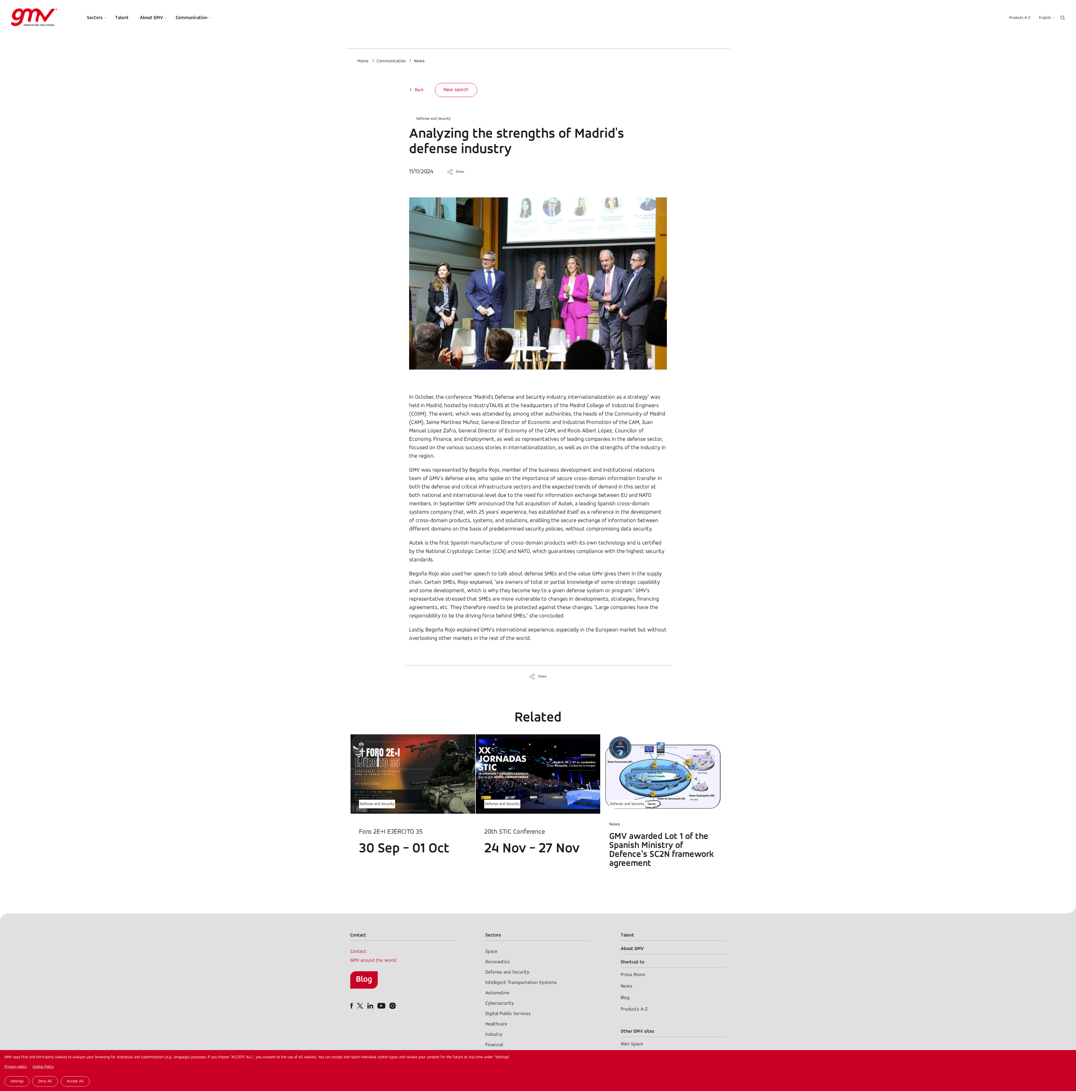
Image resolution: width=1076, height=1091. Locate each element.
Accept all (75, 1081)
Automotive (497, 993)
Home (363, 61)
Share (460, 172)
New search (456, 90)
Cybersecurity (499, 1003)
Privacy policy (15, 1067)
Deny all (45, 1081)
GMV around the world (373, 960)
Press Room (633, 974)
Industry (493, 1034)
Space (491, 951)
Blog (364, 979)
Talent (122, 17)
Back (419, 90)
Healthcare (496, 1024)
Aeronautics (497, 961)
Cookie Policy (43, 1067)
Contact (358, 951)
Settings (17, 1081)
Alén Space (632, 1044)
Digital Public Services (508, 1013)
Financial (494, 1044)
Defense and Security (433, 119)
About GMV (151, 17)
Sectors (95, 17)
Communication (191, 17)
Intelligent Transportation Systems (521, 982)
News (419, 61)
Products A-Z (1020, 18)
